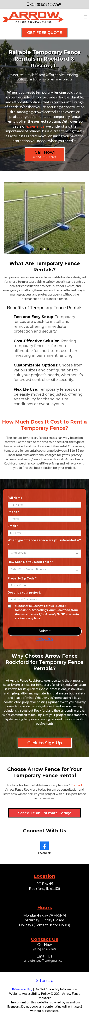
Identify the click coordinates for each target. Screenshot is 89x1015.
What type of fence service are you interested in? (44, 542)
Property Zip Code (22, 578)
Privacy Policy (44, 639)
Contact (76, 785)
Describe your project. (24, 592)
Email (13, 526)
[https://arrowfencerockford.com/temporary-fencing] (44, 218)
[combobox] (44, 553)
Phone (13, 511)
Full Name (15, 497)
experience (35, 126)
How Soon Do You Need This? (30, 562)
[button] (85, 17)
